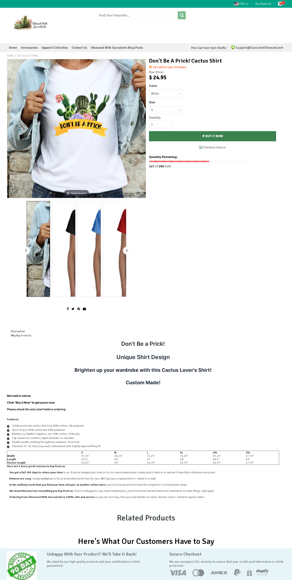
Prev (26, 251)
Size (152, 102)
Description (18, 331)
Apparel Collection (55, 48)
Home (13, 48)
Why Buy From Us (21, 335)
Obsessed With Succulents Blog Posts (117, 48)
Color (153, 86)
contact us (47, 478)
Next (127, 251)
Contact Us (79, 48)
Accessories (29, 48)
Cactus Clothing (27, 55)
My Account (263, 4)
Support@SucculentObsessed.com (259, 48)
